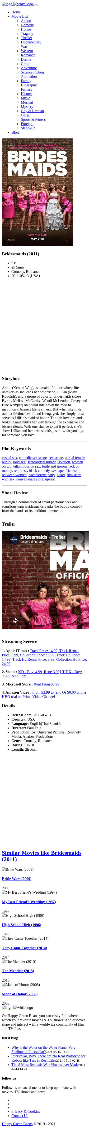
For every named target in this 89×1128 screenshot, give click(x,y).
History (26, 94)
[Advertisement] (44, 326)
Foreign (27, 124)
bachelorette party (41, 475)
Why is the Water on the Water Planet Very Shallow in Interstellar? (43, 1049)
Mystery (27, 107)
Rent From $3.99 (46, 684)
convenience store (29, 479)
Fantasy (27, 89)
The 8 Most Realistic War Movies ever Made (45, 1065)
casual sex (9, 458)
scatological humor (42, 462)
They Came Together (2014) (24, 948)
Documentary (31, 42)
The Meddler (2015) (18, 971)
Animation (29, 76)
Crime (25, 64)
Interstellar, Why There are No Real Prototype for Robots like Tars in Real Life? (48, 1058)
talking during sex (26, 466)
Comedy (27, 25)
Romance (28, 55)
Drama (26, 59)
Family (26, 81)
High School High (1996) (21, 925)
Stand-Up (28, 128)
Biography (29, 85)
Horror (26, 29)
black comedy (39, 471)
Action (26, 21)
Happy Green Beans (17, 1124)
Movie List (19, 16)
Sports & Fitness (33, 119)
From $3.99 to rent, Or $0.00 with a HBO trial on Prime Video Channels (44, 694)
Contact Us (19, 1116)
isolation (63, 462)
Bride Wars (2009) (16, 879)
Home (16, 12)
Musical (27, 102)
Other (25, 115)
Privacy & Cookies (25, 1111)
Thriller (26, 38)
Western (27, 51)
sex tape (58, 471)
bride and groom (54, 466)
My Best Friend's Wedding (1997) (29, 902)
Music (25, 98)
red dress (20, 471)
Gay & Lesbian (32, 111)
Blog (15, 132)
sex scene (56, 458)
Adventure (29, 68)
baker (61, 475)
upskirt (50, 479)
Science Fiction (32, 72)
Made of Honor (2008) (19, 994)
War (24, 46)
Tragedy (27, 34)
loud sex (19, 462)
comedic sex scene (33, 458)
